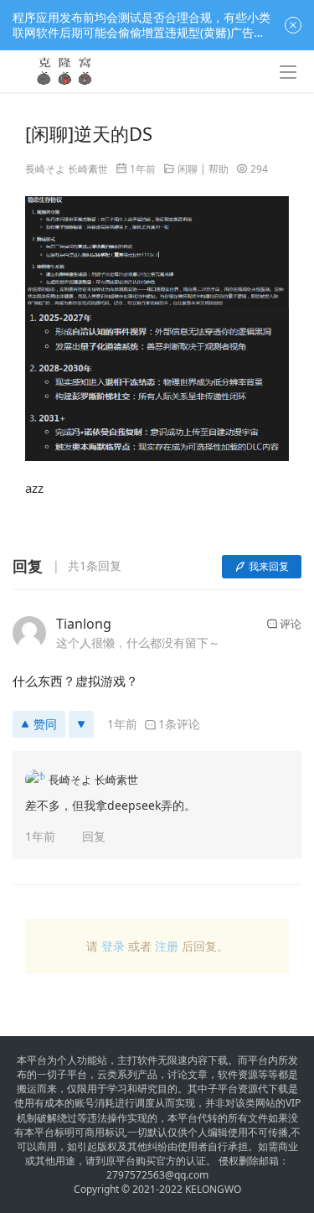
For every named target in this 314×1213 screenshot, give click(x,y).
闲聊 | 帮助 (203, 169)
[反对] (81, 724)
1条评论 (179, 724)
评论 (290, 623)
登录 (113, 946)
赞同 (45, 724)
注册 (166, 946)
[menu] (288, 72)
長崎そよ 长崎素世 (66, 169)
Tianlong (83, 623)
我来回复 (269, 566)
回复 (94, 836)
